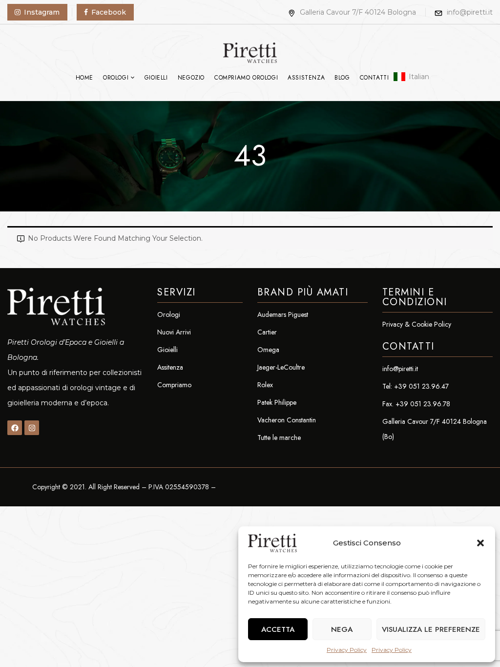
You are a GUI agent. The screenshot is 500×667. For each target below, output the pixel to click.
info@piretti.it (470, 12)
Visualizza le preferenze (431, 629)
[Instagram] (31, 427)
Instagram (42, 12)
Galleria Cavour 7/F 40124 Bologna (358, 12)
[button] (480, 543)
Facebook (108, 12)
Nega (342, 629)
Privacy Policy (347, 649)
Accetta (277, 629)
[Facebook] (14, 427)
